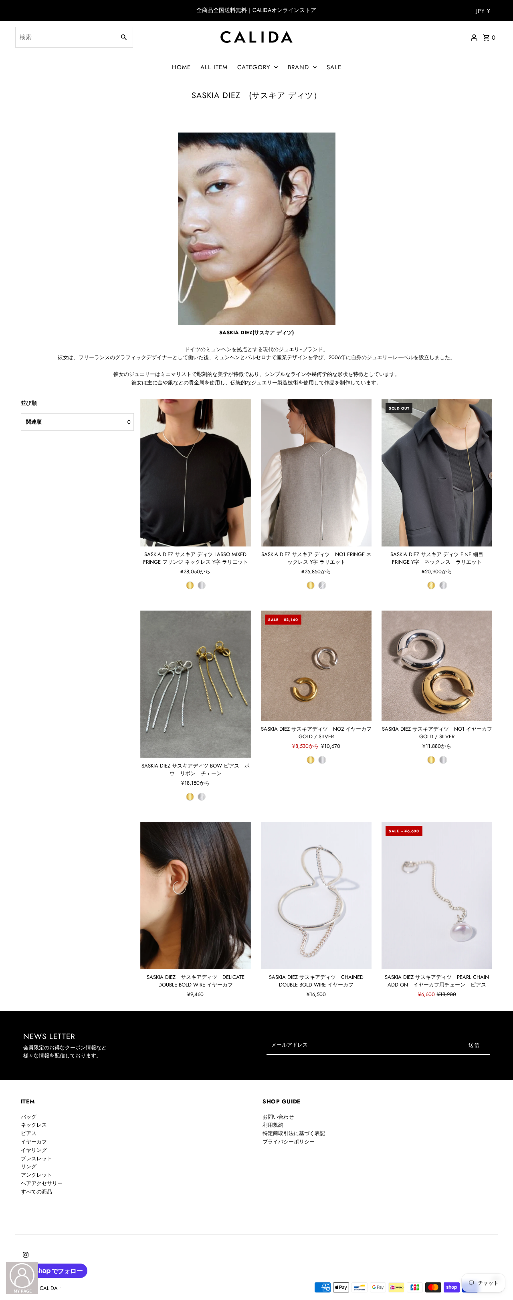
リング (28, 1166)
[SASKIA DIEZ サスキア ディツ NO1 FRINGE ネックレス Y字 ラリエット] (316, 473)
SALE (334, 67)
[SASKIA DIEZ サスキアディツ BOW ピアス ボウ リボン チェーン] (195, 684)
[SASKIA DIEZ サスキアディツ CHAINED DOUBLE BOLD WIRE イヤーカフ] (316, 895)
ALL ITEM (214, 67)
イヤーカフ (34, 1141)
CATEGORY (253, 67)
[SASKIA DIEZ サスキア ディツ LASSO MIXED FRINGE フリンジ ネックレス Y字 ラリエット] (195, 473)
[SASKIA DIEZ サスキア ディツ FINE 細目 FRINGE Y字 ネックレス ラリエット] (437, 473)
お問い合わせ (278, 1117)
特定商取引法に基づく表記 (294, 1133)
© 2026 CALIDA (40, 1288)
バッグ (28, 1117)
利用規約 (273, 1125)
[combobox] (64, 37)
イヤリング (34, 1150)
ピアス (28, 1133)
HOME (181, 67)
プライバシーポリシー (289, 1141)
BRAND (298, 67)
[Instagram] (24, 1256)
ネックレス (34, 1125)
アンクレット (36, 1175)
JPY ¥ (483, 11)
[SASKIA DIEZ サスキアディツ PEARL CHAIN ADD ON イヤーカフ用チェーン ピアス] (437, 895)
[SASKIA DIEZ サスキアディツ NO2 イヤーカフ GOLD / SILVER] (316, 666)
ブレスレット (36, 1158)
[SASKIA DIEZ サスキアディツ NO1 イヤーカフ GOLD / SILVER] (437, 666)
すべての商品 (36, 1192)
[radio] (190, 585)
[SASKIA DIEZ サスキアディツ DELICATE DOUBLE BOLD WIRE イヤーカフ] (195, 895)
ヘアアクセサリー (42, 1183)
